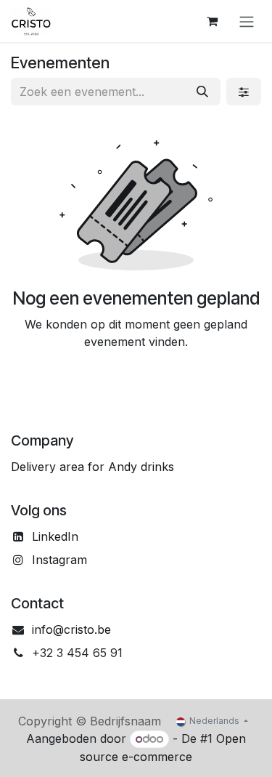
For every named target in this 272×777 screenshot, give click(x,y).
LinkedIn (55, 536)
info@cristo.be (71, 629)
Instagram (59, 559)
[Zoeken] (202, 91)
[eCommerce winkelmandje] (211, 21)
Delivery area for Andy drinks (92, 466)
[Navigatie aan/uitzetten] (246, 21)
